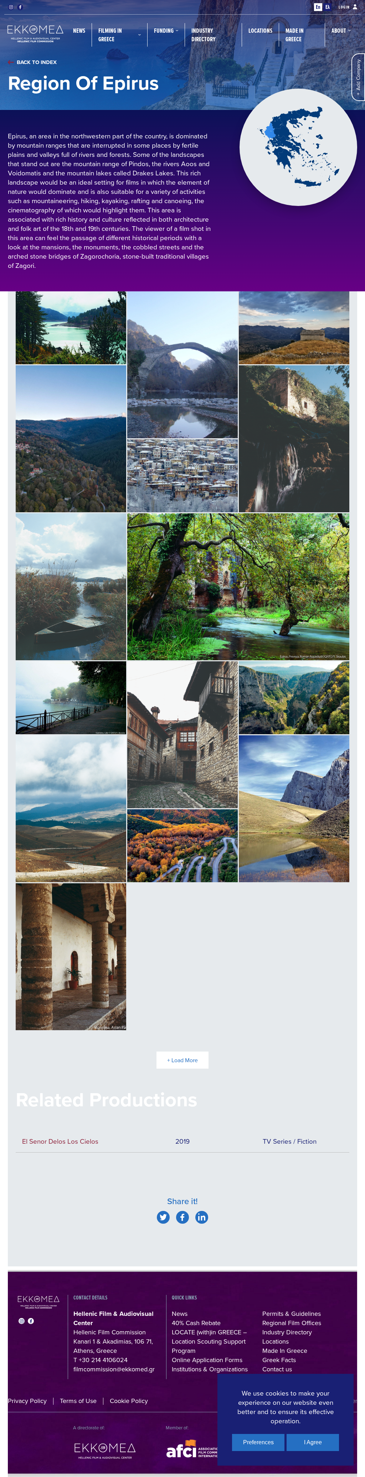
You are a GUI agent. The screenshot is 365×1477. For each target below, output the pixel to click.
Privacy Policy (27, 1400)
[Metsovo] (71, 438)
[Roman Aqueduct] (238, 586)
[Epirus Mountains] (71, 808)
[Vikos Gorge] (294, 697)
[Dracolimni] (294, 808)
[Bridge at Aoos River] (182, 364)
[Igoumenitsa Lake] (71, 586)
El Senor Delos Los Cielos (60, 1141)
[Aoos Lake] (71, 327)
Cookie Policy (129, 1400)
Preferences (258, 1442)
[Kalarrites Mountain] (294, 327)
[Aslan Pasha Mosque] (71, 956)
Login (344, 7)
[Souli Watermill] (294, 438)
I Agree (313, 1442)
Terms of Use (78, 1400)
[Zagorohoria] (182, 845)
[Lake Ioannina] (71, 697)
